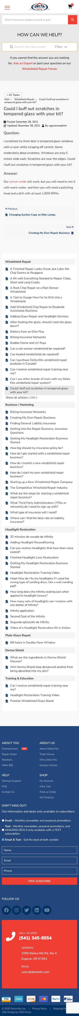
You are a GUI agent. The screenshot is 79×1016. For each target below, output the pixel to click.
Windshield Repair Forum (39, 69)
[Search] (72, 19)
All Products (47, 797)
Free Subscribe (39, 881)
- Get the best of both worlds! (31, 840)
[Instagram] (16, 910)
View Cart (45, 786)
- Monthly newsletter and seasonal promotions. (38, 820)
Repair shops (9, 754)
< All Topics (13, 95)
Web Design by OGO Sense (16, 1012)
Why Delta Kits (48, 759)
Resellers (7, 759)
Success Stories (49, 765)
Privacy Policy (39, 1008)
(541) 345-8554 (35, 936)
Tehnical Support (11, 781)
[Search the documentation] (11, 47)
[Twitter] (26, 910)
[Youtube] (46, 910)
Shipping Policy (61, 1008)
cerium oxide (17, 182)
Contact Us (8, 792)
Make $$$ (7, 765)
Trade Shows (47, 754)
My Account (46, 781)
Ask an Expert (23, 63)
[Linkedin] (36, 910)
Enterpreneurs (10, 748)
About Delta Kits (49, 748)
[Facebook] (6, 910)
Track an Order (48, 792)
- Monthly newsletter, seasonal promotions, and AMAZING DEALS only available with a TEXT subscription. (37, 829)
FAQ (4, 786)
